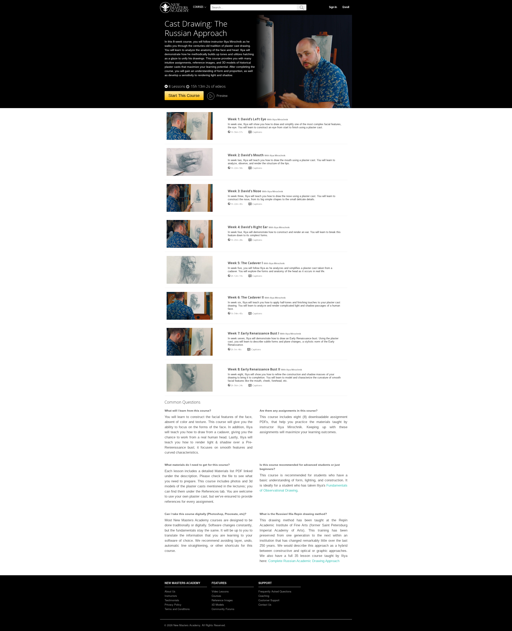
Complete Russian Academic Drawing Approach (303, 561)
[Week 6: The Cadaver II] (190, 306)
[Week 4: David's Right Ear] (190, 234)
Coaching (263, 596)
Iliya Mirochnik (280, 119)
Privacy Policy (173, 604)
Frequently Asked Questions (274, 591)
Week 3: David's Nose (244, 191)
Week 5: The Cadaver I (245, 263)
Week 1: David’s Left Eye (247, 119)
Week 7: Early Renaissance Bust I (253, 333)
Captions (257, 132)
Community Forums (223, 609)
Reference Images (222, 600)
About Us (170, 591)
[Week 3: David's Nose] (190, 198)
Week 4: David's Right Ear (248, 227)
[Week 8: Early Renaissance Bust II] (190, 378)
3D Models (218, 604)
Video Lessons (220, 591)
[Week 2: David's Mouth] (190, 162)
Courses (216, 596)
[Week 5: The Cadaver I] (190, 270)
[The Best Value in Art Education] (174, 7)
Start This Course (184, 95)
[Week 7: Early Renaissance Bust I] (190, 342)
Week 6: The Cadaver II (246, 297)
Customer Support (268, 600)
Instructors (171, 596)
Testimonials (172, 600)
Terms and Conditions (177, 609)
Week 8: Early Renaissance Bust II (254, 369)
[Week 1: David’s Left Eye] (190, 126)
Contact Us (264, 604)
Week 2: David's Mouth (246, 155)
